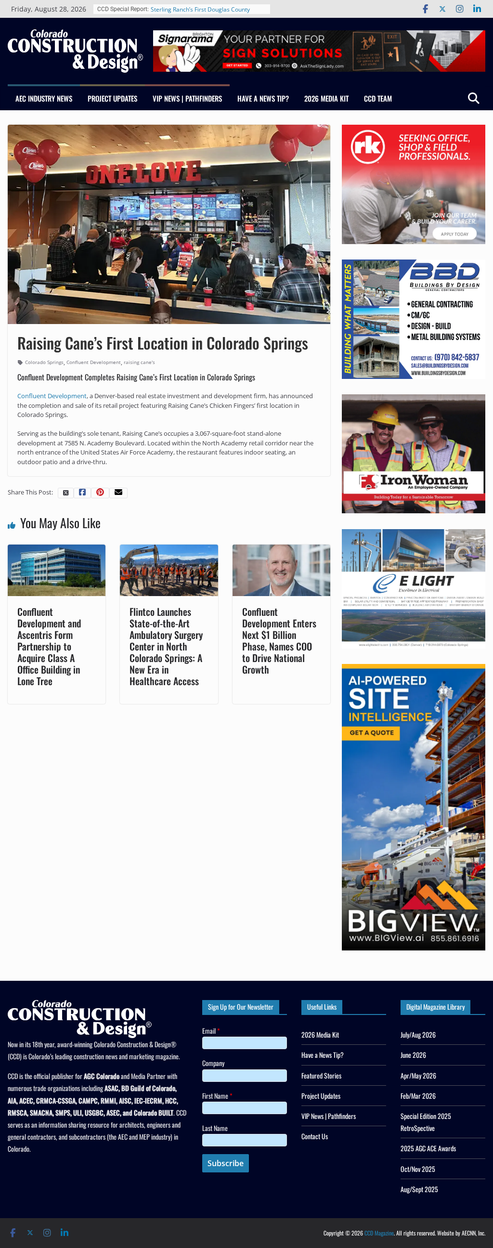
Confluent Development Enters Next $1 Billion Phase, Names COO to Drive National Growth (279, 640)
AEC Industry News (43, 98)
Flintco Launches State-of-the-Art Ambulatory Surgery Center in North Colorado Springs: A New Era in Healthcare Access (166, 646)
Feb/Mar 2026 (418, 1096)
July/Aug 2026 (418, 1034)
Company (213, 1063)
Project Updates (112, 98)
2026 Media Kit (326, 98)
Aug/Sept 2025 (419, 1189)
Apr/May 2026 (418, 1075)
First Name (217, 1096)
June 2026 (413, 1055)
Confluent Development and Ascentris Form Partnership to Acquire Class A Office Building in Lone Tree (49, 646)
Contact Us (314, 1136)
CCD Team (378, 98)
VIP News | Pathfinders (187, 98)
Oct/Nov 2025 (418, 1169)
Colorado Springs (44, 362)
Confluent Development (93, 362)
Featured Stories (321, 1075)
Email (211, 1031)
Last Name (215, 1128)
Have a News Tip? (263, 98)
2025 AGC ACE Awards (428, 1148)
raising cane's (139, 362)
